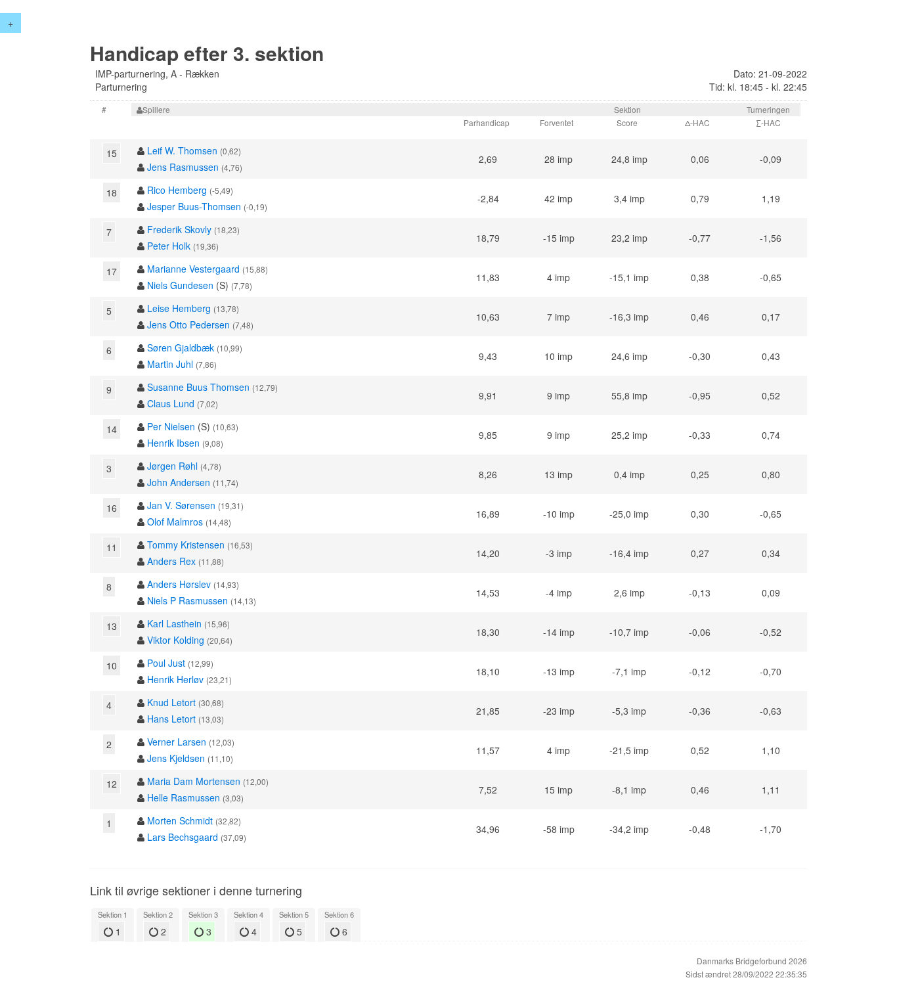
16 (111, 507)
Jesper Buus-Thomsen (194, 206)
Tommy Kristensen (186, 544)
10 (111, 665)
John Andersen (178, 482)
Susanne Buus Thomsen (198, 386)
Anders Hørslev (179, 584)
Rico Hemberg (177, 189)
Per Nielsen (171, 426)
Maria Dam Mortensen (193, 781)
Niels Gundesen (180, 285)
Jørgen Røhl (172, 465)
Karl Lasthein (174, 623)
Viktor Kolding (175, 639)
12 (111, 783)
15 (111, 153)
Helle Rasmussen (183, 797)
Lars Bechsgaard (182, 836)
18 (111, 192)
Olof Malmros (175, 521)
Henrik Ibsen (173, 442)
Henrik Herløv (175, 679)
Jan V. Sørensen (181, 505)
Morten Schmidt (180, 820)
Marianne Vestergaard (193, 268)
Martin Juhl (170, 363)
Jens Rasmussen (183, 166)
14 (111, 429)
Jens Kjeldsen (176, 758)
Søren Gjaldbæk (180, 347)
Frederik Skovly (179, 229)
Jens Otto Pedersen (188, 324)
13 (111, 626)
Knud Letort (171, 702)
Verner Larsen (176, 741)
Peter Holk (168, 245)
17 (111, 271)
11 (111, 547)
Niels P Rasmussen (187, 600)
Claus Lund (170, 403)
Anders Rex (171, 561)
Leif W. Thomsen (182, 150)
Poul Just (166, 662)
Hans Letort (171, 718)
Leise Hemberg (179, 308)
